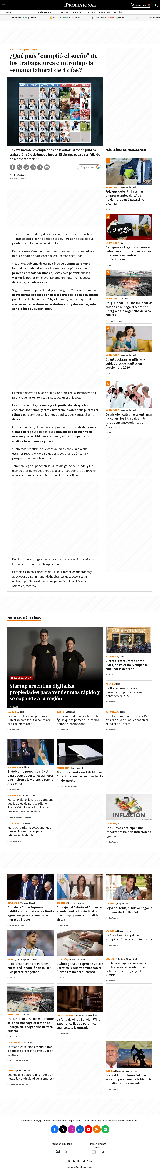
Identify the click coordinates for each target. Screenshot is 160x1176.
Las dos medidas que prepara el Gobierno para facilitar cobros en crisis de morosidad (29, 720)
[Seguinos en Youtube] (88, 1129)
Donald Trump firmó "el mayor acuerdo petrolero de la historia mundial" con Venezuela (129, 1079)
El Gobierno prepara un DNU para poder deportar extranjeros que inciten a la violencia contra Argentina (31, 778)
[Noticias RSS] (97, 1129)
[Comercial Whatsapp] (102, 1152)
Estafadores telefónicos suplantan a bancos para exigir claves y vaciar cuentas (30, 1051)
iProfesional (17, 49)
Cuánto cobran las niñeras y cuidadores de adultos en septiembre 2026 (125, 363)
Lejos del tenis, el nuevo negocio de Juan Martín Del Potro (129, 910)
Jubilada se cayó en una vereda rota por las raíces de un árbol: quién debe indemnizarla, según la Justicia (129, 969)
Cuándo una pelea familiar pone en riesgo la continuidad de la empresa (31, 1077)
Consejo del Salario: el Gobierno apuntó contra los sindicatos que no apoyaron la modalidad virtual (79, 913)
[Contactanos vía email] (58, 1151)
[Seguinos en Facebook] (55, 1129)
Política (77, 12)
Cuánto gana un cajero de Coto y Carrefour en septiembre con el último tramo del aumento (80, 968)
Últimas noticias (46, 12)
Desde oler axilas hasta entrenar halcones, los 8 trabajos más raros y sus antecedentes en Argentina (129, 420)
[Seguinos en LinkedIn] (80, 1129)
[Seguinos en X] (63, 1129)
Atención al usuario (62, 1144)
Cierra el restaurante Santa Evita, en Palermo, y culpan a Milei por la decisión (126, 665)
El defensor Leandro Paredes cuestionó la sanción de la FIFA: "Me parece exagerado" (30, 968)
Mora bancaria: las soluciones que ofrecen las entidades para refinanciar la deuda (29, 831)
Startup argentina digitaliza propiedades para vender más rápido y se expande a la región (55, 692)
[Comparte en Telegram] (40, 167)
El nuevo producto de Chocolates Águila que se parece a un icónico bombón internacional (78, 720)
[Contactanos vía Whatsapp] (66, 1151)
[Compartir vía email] (47, 167)
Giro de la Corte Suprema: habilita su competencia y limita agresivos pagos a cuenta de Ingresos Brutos (31, 913)
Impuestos (104, 12)
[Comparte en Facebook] (12, 167)
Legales (118, 12)
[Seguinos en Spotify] (105, 1129)
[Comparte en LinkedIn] (33, 167)
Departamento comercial (98, 1145)
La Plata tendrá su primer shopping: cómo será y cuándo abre (129, 937)
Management (32, 49)
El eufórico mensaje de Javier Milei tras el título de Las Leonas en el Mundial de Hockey (128, 720)
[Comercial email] (94, 1152)
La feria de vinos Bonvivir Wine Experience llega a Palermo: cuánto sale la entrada (78, 1024)
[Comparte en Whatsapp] (26, 167)
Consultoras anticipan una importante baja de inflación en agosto (128, 832)
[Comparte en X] (19, 167)
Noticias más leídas (24, 618)
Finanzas (90, 12)
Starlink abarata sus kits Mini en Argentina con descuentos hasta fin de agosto (80, 776)
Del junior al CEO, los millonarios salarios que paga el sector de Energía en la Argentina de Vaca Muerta (129, 309)
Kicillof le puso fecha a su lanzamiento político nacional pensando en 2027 (125, 692)
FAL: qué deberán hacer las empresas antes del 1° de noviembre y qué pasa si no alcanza (125, 197)
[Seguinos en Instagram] (71, 1129)
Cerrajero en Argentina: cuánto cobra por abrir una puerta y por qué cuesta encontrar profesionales (128, 253)
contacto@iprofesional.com (80, 1167)
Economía (64, 12)
